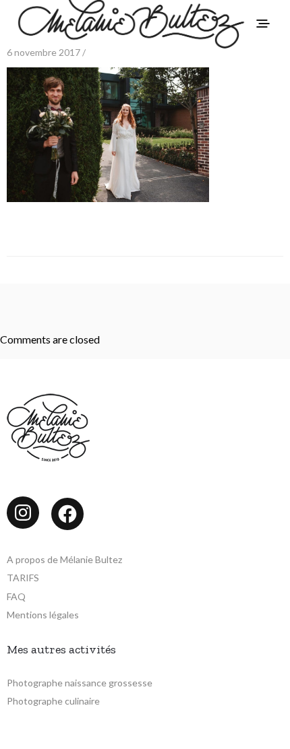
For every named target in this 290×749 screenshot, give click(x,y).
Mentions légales (43, 614)
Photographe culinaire (53, 701)
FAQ (16, 596)
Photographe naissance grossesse (79, 682)
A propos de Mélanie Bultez (64, 559)
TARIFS (23, 577)
